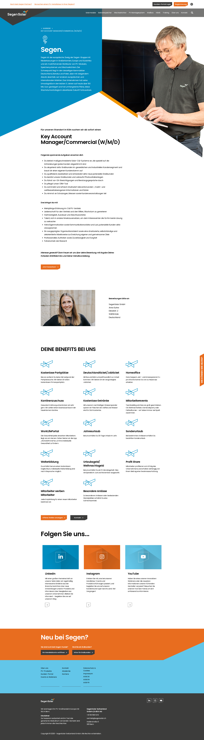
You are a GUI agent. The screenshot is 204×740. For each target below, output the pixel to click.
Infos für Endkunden (82, 652)
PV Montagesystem (137, 12)
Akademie (66, 671)
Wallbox (150, 12)
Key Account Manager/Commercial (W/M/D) (61, 31)
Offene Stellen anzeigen (52, 518)
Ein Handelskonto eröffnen (53, 652)
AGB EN (86, 679)
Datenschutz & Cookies (89, 669)
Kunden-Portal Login (162, 4)
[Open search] (192, 12)
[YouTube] (161, 700)
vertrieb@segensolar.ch (96, 718)
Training (166, 12)
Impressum (88, 673)
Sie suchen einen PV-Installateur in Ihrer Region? (54, 4)
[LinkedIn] (149, 700)
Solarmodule (91, 12)
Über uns (175, 12)
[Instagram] (155, 700)
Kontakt (184, 12)
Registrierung (181, 4)
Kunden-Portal (47, 674)
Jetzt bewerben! (49, 267)
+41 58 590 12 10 (93, 715)
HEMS (158, 12)
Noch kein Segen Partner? (21, 4)
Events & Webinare (49, 677)
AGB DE (86, 676)
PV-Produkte (46, 671)
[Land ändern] (192, 4)
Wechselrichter (120, 12)
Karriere (47, 28)
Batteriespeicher (105, 12)
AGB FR (86, 682)
